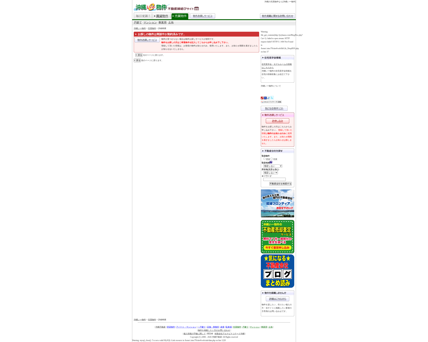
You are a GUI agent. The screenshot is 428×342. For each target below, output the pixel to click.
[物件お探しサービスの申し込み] (147, 39)
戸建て (138, 22)
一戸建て (202, 327)
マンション (150, 22)
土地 (171, 22)
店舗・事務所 (213, 327)
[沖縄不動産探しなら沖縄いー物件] (167, 7)
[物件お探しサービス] (202, 15)
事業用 (162, 22)
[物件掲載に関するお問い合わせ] (277, 298)
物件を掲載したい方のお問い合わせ (214, 330)
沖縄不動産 (160, 327)
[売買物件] (180, 16)
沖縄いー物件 (140, 28)
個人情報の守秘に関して (195, 333)
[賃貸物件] (161, 16)
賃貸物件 (171, 327)
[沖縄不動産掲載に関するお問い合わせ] (277, 15)
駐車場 (229, 327)
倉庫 (222, 327)
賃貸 (267, 159)
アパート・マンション (186, 327)
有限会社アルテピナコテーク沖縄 (230, 333)
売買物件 (152, 28)
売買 (275, 159)
